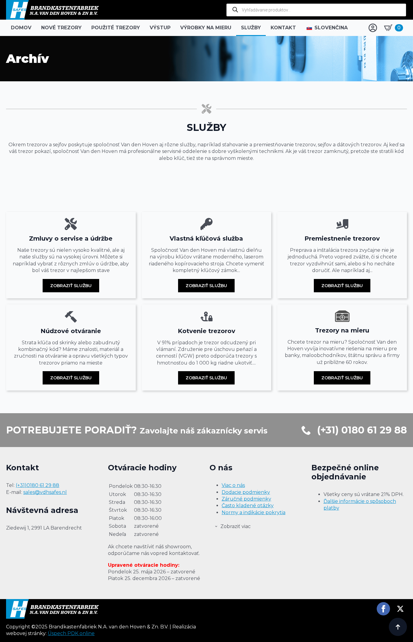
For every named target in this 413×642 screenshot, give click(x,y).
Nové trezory (61, 28)
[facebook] (383, 608)
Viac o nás (233, 485)
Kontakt (283, 28)
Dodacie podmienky (246, 492)
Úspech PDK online (71, 633)
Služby (251, 28)
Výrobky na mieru (205, 28)
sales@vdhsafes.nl (45, 492)
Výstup (160, 28)
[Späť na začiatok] (398, 627)
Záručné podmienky (246, 499)
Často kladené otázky (248, 505)
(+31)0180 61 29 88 (37, 485)
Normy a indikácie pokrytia (253, 512)
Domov (21, 28)
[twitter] (400, 608)
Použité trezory (115, 28)
